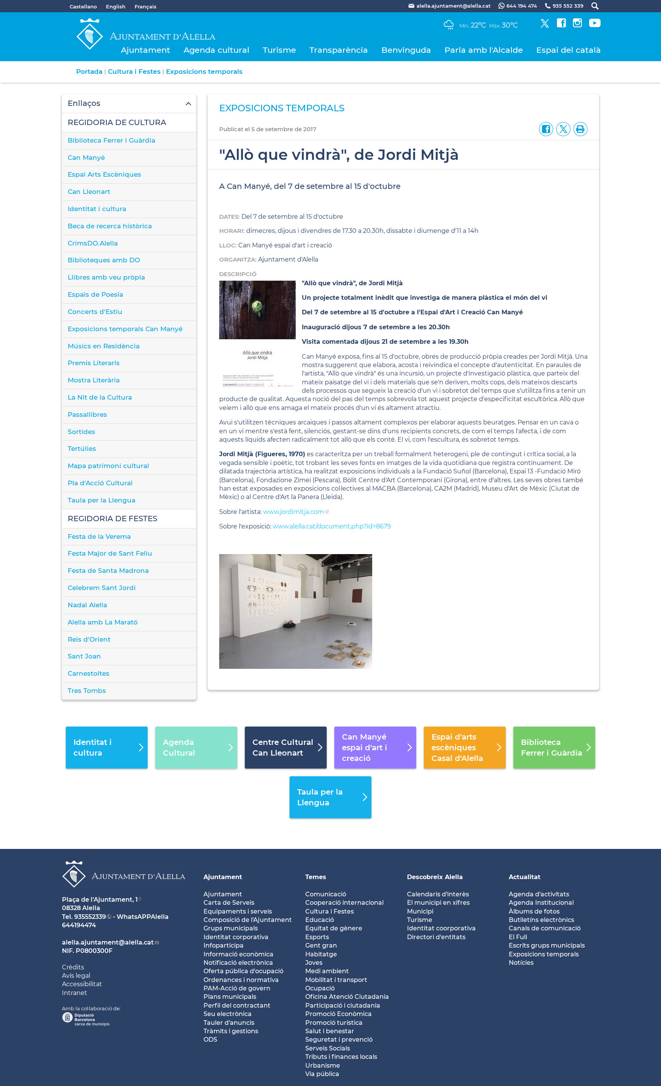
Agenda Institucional (541, 902)
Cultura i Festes (134, 71)
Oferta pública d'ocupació (243, 971)
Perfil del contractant (237, 1005)
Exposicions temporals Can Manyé (125, 329)
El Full (518, 937)
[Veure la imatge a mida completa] (295, 611)
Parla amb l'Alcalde (483, 50)
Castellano (83, 6)
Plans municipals (230, 996)
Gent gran (321, 945)
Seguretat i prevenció (339, 1039)
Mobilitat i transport (336, 980)
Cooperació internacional (344, 902)
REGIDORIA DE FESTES (112, 518)
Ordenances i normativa (241, 980)
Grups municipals (231, 928)
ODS (210, 1039)
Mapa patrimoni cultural (108, 466)
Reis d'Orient (89, 639)
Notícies (521, 962)
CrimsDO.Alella (93, 243)
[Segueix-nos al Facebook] (561, 25)
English (115, 6)
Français (145, 6)
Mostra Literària (94, 380)
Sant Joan (84, 656)
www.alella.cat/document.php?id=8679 (332, 526)
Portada (89, 71)
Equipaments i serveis (238, 911)
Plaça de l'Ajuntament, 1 (100, 899)
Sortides (81, 432)
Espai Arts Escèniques (104, 174)
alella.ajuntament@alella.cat (108, 942)
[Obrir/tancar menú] (129, 103)
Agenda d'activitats (539, 894)
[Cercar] (591, 6)
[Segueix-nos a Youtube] (595, 25)
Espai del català (568, 50)
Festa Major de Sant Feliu (110, 553)
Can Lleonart (89, 191)
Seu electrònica (228, 1014)
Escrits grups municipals (547, 945)
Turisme (279, 50)
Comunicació (325, 894)
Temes (315, 877)
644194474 (79, 925)
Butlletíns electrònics (541, 919)
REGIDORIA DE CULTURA (117, 122)
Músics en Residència (104, 346)
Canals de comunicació (545, 928)
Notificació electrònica (238, 962)
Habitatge (321, 954)
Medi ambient (327, 971)
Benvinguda (406, 50)
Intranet (74, 993)
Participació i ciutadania (342, 1005)
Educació (319, 919)
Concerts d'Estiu (95, 311)
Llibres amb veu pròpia (106, 277)
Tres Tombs (87, 690)
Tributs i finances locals (341, 1056)
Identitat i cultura (97, 209)
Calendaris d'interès (438, 894)
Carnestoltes (88, 673)
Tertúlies (82, 448)
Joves (313, 962)
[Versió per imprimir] (579, 128)
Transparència (338, 50)
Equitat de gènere (333, 928)
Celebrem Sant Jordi (102, 588)
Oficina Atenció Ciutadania (347, 996)
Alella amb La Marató (103, 622)
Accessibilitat (82, 984)
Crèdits (73, 967)
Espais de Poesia (95, 294)
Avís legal (76, 975)
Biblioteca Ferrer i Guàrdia (111, 140)
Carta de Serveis (229, 902)
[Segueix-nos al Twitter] (545, 25)
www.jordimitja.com (293, 511)
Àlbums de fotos (534, 911)
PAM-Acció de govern (237, 988)
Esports (317, 937)
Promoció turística (334, 1022)
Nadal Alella (87, 605)
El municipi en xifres (438, 902)
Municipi (420, 911)
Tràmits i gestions (231, 1031)
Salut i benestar (329, 1031)
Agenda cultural (216, 50)
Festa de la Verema (99, 536)
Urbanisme (322, 1065)
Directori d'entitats (436, 937)
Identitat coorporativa (441, 928)
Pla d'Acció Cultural (100, 483)
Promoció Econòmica (338, 1014)
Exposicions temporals (204, 71)
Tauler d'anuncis (229, 1022)
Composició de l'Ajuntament (248, 919)
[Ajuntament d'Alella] (124, 893)
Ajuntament (145, 50)
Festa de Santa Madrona (108, 570)
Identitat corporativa (236, 937)
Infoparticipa (224, 945)
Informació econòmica (239, 954)
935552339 (90, 916)
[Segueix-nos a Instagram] (577, 25)
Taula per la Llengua (101, 500)
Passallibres (87, 414)
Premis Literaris (94, 363)
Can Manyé (86, 157)
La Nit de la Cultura (100, 397)
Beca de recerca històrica (110, 226)
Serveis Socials (327, 1048)
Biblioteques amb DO (104, 260)
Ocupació (320, 988)
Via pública (322, 1074)
